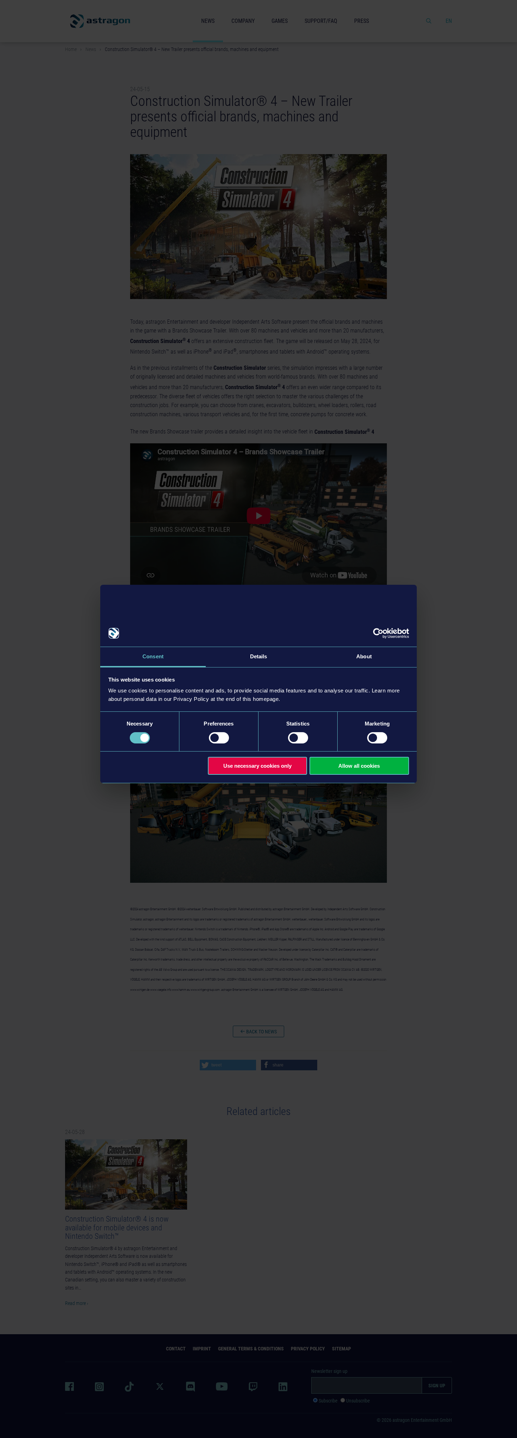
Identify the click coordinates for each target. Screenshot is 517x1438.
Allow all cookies (359, 766)
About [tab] (364, 656)
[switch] (219, 737)
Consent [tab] (153, 656)
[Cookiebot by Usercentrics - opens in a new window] (378, 633)
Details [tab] (258, 656)
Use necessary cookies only (257, 766)
